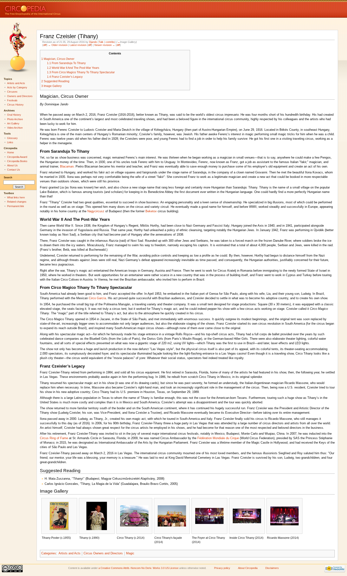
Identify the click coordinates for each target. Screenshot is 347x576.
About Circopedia (248, 568)
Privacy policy (222, 568)
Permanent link (15, 206)
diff (45, 45)
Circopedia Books (17, 161)
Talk (101, 42)
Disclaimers (272, 568)
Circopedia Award (17, 156)
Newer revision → (104, 45)
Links (10, 142)
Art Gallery (13, 123)
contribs (110, 42)
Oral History (14, 114)
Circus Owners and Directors (103, 553)
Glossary (12, 138)
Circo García (97, 298)
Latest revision (78, 45)
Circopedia (48, 9)
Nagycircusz (95, 211)
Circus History (15, 104)
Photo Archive (15, 119)
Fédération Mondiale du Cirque (218, 438)
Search (8, 177)
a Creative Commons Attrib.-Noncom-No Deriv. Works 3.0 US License (138, 568)
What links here (16, 197)
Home (10, 152)
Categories (48, 553)
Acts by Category (17, 87)
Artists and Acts (69, 553)
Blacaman (67, 166)
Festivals (12, 100)
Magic (130, 553)
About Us (12, 165)
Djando (93, 42)
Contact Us (13, 169)
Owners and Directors (20, 96)
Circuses (12, 91)
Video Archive (15, 127)
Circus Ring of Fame (54, 438)
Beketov (151, 211)
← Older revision (58, 45)
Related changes (16, 201)
